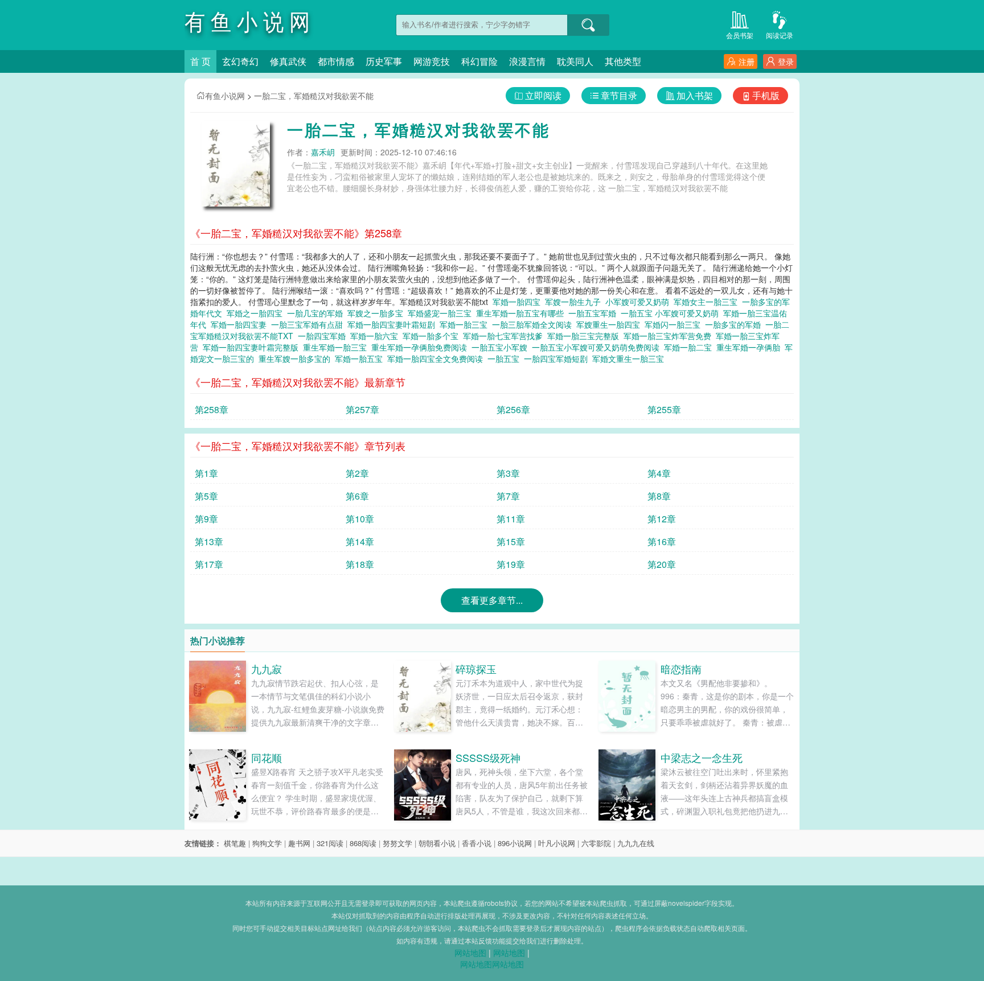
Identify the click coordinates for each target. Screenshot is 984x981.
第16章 (661, 541)
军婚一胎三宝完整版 (585, 335)
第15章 (511, 541)
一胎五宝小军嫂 (502, 347)
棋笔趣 (235, 843)
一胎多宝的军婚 (735, 324)
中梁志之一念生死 (702, 757)
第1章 (206, 473)
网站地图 (470, 952)
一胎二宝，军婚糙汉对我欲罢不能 (314, 95)
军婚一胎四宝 (519, 301)
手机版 (766, 95)
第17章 (209, 564)
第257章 (362, 409)
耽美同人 (575, 61)
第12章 (661, 518)
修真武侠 (288, 61)
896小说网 (515, 843)
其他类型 (623, 61)
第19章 (511, 564)
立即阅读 (543, 95)
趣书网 (299, 843)
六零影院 (596, 843)
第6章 (357, 495)
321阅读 (330, 843)
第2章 (357, 473)
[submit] (588, 25)
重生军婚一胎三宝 (337, 347)
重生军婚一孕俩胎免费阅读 (421, 347)
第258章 (211, 409)
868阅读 (363, 843)
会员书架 (739, 35)
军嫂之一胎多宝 (377, 313)
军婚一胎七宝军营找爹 (505, 335)
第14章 (360, 541)
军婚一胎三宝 (466, 324)
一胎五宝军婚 (594, 313)
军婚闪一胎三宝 (675, 324)
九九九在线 (635, 843)
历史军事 (384, 61)
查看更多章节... (492, 600)
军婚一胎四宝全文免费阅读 (437, 358)
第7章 (508, 495)
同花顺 (266, 757)
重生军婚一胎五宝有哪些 (522, 313)
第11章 (511, 518)
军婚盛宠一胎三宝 (442, 313)
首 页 (200, 61)
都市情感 (336, 61)
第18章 (360, 564)
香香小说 (476, 843)
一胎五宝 (505, 358)
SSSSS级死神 (488, 757)
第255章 (664, 409)
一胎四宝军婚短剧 (558, 358)
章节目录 (619, 95)
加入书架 (694, 95)
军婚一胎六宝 (376, 335)
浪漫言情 (527, 61)
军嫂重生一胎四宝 (610, 324)
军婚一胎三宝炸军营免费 (670, 335)
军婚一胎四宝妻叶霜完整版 (253, 347)
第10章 (360, 518)
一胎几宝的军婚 (317, 313)
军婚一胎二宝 (690, 347)
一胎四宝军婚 (324, 335)
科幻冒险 (479, 61)
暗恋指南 (681, 668)
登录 (786, 61)
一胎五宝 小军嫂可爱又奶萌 (672, 313)
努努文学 (397, 843)
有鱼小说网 (225, 95)
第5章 (206, 495)
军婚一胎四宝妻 (241, 324)
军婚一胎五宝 (361, 358)
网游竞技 (431, 61)
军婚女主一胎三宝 (708, 301)
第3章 (508, 473)
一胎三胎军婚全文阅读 (534, 324)
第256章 (513, 409)
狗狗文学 (267, 843)
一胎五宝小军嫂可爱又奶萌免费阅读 (598, 347)
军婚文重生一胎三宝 (630, 358)
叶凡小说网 (556, 843)
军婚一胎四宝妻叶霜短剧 (393, 324)
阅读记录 (779, 35)
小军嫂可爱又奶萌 (639, 301)
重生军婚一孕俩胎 (750, 347)
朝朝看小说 (437, 843)
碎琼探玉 (476, 668)
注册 (747, 61)
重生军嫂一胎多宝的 (297, 358)
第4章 (659, 473)
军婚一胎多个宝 (433, 335)
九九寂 (266, 668)
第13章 (209, 541)
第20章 (661, 564)
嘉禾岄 (323, 152)
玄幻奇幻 (240, 61)
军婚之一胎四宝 (257, 313)
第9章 (206, 518)
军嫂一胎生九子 (575, 301)
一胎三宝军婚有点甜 (309, 324)
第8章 (659, 495)
